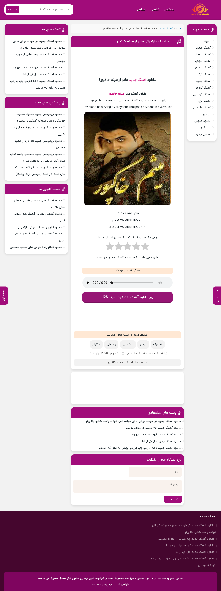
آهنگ (129, 362)
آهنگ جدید (165, 29)
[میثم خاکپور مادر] (127, 206)
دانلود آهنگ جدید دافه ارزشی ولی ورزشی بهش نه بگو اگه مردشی (139, 448)
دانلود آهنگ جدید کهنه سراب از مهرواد (156, 435)
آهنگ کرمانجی (202, 94)
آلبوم (207, 41)
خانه (178, 29)
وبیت (95, 584)
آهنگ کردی (203, 88)
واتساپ (111, 344)
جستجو (12, 9)
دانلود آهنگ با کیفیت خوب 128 (125, 297)
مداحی (141, 10)
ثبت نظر (172, 499)
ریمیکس (169, 10)
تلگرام (96, 344)
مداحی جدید (203, 134)
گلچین (154, 10)
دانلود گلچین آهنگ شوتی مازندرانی (39, 227)
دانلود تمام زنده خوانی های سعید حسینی (36, 247)
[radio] (145, 247)
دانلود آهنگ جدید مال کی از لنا (161, 441)
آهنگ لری (204, 101)
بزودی (207, 114)
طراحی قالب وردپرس (115, 584)
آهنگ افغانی (203, 48)
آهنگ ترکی (204, 74)
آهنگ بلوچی (203, 61)
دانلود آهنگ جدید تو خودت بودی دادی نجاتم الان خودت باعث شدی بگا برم (133, 421)
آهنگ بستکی (202, 54)
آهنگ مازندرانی (135, 354)
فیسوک (158, 344)
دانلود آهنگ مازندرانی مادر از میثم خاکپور (146, 41)
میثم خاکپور (116, 94)
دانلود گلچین (202, 121)
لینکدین (128, 344)
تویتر (143, 344)
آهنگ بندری (203, 68)
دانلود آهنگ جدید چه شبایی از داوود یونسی (153, 428)
